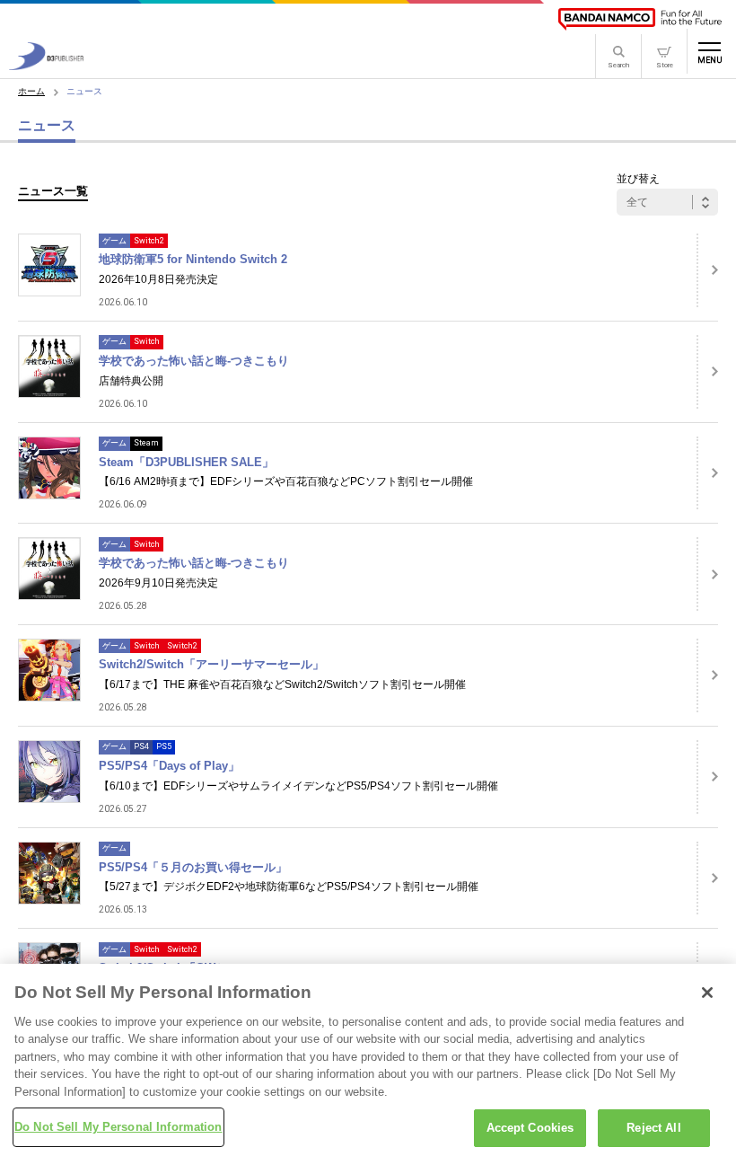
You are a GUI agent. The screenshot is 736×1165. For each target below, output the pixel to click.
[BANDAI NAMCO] (640, 19)
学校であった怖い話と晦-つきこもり (194, 360)
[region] (368, 1064)
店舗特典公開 (131, 381)
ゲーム (114, 240)
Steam (146, 442)
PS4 (141, 746)
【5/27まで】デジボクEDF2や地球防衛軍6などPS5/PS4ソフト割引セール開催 (288, 886)
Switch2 (149, 240)
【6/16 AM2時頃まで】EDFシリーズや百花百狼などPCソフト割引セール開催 (286, 481)
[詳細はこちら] (707, 270)
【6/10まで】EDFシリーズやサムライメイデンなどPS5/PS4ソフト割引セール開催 (298, 786)
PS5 (163, 746)
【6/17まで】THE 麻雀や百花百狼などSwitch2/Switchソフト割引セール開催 (282, 684)
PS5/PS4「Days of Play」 (169, 765)
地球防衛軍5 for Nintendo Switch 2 (193, 259)
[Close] (707, 992)
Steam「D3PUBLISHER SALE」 (186, 462)
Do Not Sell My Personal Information (118, 1127)
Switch (147, 341)
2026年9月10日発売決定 (158, 583)
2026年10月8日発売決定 (158, 279)
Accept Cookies (530, 1127)
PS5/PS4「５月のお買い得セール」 (193, 867)
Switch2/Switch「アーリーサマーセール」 (211, 664)
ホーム (31, 91)
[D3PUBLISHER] (46, 65)
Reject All (653, 1127)
